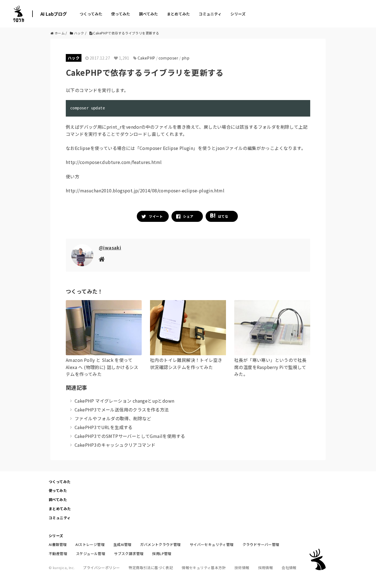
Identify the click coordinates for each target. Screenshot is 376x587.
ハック (74, 58)
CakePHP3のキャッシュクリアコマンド (115, 444)
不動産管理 (58, 553)
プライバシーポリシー (101, 567)
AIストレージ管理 (90, 544)
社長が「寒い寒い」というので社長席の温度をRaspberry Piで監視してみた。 (270, 367)
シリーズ (238, 14)
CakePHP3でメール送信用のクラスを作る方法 (122, 409)
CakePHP (146, 58)
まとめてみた (178, 14)
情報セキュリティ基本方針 (204, 567)
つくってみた (91, 14)
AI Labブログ (53, 13)
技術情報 (242, 567)
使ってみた (120, 14)
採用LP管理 (161, 553)
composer (168, 58)
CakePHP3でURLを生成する (104, 427)
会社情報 (289, 567)
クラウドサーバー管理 (261, 544)
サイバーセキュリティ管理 (212, 544)
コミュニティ (210, 14)
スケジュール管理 (90, 553)
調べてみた (148, 14)
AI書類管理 (58, 544)
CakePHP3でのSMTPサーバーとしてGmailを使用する (130, 436)
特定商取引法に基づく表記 (151, 567)
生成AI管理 (122, 544)
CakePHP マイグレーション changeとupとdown (124, 400)
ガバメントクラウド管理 (160, 544)
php (185, 58)
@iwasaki (110, 247)
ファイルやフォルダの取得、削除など (113, 418)
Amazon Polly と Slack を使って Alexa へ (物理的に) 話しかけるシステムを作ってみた (102, 367)
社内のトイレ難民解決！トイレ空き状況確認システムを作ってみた (186, 363)
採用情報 (265, 567)
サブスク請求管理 (128, 553)
